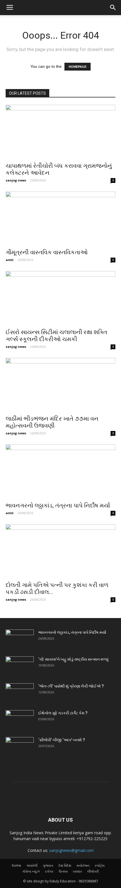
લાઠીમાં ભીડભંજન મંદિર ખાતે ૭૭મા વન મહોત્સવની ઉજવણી (52, 422)
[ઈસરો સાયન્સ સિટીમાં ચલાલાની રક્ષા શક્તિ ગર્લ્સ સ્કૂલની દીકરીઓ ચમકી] (60, 298)
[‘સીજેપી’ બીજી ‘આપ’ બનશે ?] (20, 747)
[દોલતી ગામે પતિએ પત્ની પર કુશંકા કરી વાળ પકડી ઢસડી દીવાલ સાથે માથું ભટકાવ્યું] (60, 551)
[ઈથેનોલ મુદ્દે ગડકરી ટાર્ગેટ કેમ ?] (20, 720)
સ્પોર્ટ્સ (100, 865)
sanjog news (16, 180)
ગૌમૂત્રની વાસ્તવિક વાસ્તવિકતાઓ (47, 252)
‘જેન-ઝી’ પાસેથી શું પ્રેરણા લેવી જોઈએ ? (71, 686)
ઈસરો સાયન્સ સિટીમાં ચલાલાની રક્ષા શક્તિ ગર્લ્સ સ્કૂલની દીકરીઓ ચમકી (56, 335)
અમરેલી (31, 865)
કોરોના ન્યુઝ (31, 871)
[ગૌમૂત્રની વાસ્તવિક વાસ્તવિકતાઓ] (60, 219)
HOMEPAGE (77, 66)
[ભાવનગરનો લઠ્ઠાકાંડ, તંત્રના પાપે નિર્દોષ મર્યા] (60, 471)
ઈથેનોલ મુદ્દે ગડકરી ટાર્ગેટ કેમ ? (63, 713)
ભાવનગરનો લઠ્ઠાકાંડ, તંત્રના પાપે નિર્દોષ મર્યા (58, 505)
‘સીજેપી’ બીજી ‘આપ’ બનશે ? (61, 740)
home (16, 865)
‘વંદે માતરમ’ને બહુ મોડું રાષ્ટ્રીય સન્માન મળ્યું (73, 659)
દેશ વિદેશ (65, 865)
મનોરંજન (83, 865)
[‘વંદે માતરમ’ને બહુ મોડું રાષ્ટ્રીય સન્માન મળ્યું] (20, 666)
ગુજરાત (48, 865)
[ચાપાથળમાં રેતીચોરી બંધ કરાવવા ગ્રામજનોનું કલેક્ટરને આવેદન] (60, 132)
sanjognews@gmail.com (71, 850)
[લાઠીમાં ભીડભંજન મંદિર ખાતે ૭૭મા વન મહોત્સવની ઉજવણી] (60, 385)
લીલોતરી (93, 871)
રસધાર (77, 871)
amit (10, 260)
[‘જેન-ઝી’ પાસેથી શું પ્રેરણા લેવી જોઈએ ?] (20, 693)
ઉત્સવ (63, 871)
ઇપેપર (49, 871)
